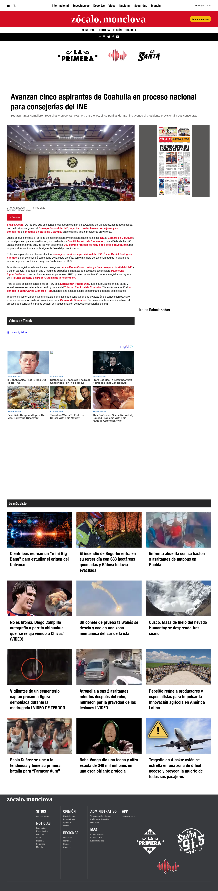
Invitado (66, 826)
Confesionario (69, 816)
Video (112, 5)
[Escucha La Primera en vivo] (147, 841)
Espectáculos (81, 5)
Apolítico (67, 822)
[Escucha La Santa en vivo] (191, 841)
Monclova (88, 30)
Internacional (60, 5)
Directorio (94, 822)
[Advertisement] (174, 228)
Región (117, 30)
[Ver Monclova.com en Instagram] (104, 37)
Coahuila (130, 30)
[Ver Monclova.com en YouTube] (117, 37)
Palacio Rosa (69, 819)
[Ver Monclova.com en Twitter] (109, 37)
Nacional (125, 5)
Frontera (104, 30)
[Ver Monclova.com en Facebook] (113, 37)
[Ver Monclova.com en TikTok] (99, 37)
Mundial (156, 5)
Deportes (99, 5)
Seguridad (140, 5)
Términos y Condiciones (100, 816)
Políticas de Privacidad (100, 819)
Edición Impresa (200, 19)
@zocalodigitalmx (17, 332)
